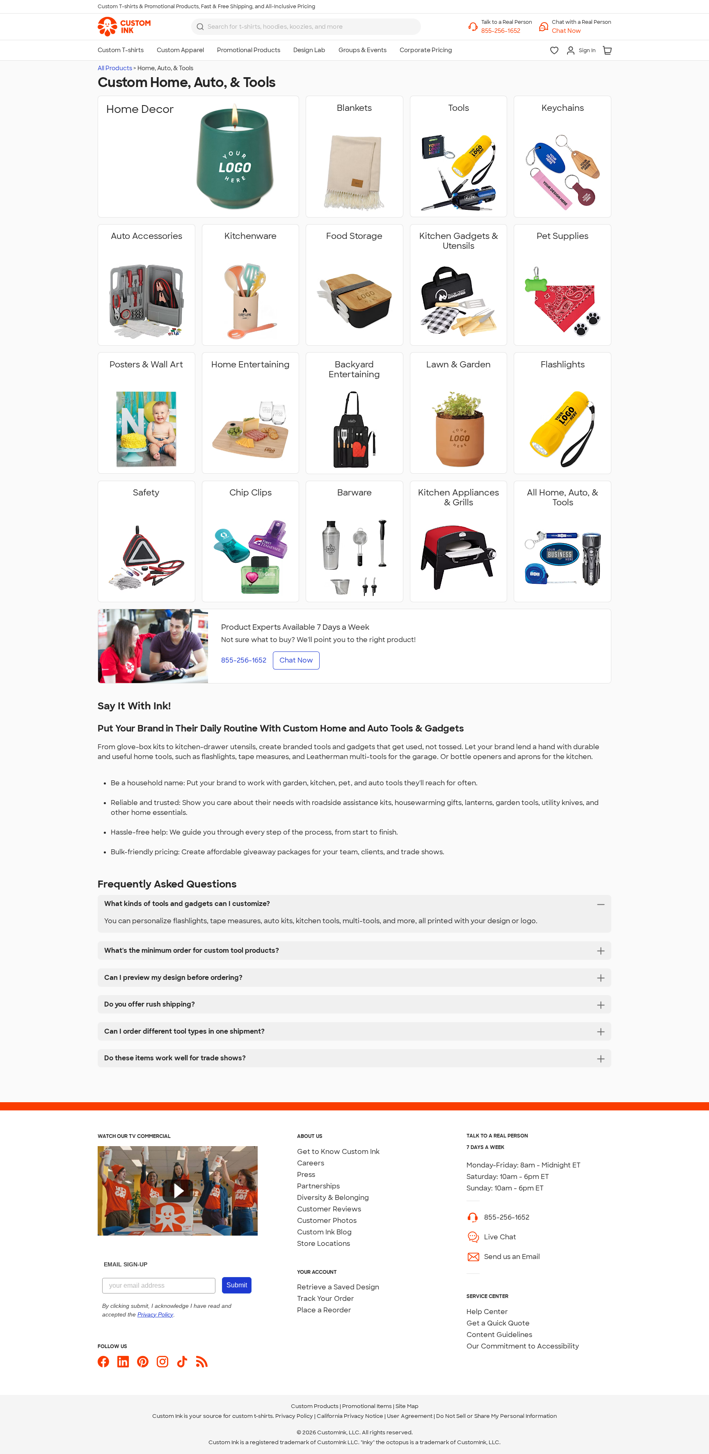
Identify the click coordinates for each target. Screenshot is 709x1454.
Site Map (407, 1406)
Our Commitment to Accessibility (523, 1346)
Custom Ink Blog (324, 1232)
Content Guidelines (499, 1334)
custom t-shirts (252, 1416)
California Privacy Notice (350, 1416)
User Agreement (409, 1416)
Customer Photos (327, 1220)
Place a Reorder (324, 1310)
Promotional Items (367, 1406)
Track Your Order (325, 1298)
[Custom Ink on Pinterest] (143, 1361)
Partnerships (318, 1186)
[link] (124, 27)
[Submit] (200, 26)
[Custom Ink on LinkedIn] (123, 1361)
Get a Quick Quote (498, 1323)
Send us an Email (512, 1256)
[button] (581, 31)
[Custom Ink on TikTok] (182, 1361)
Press (306, 1174)
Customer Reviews (329, 1209)
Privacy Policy (294, 1416)
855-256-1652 (506, 1217)
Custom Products (314, 1406)
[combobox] (306, 26)
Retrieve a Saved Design (338, 1287)
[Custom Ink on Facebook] (103, 1361)
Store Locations (323, 1243)
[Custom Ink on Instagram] (162, 1361)
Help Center (487, 1311)
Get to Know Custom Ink (338, 1151)
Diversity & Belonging (333, 1197)
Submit (236, 1285)
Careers (310, 1163)
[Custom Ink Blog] (202, 1361)
